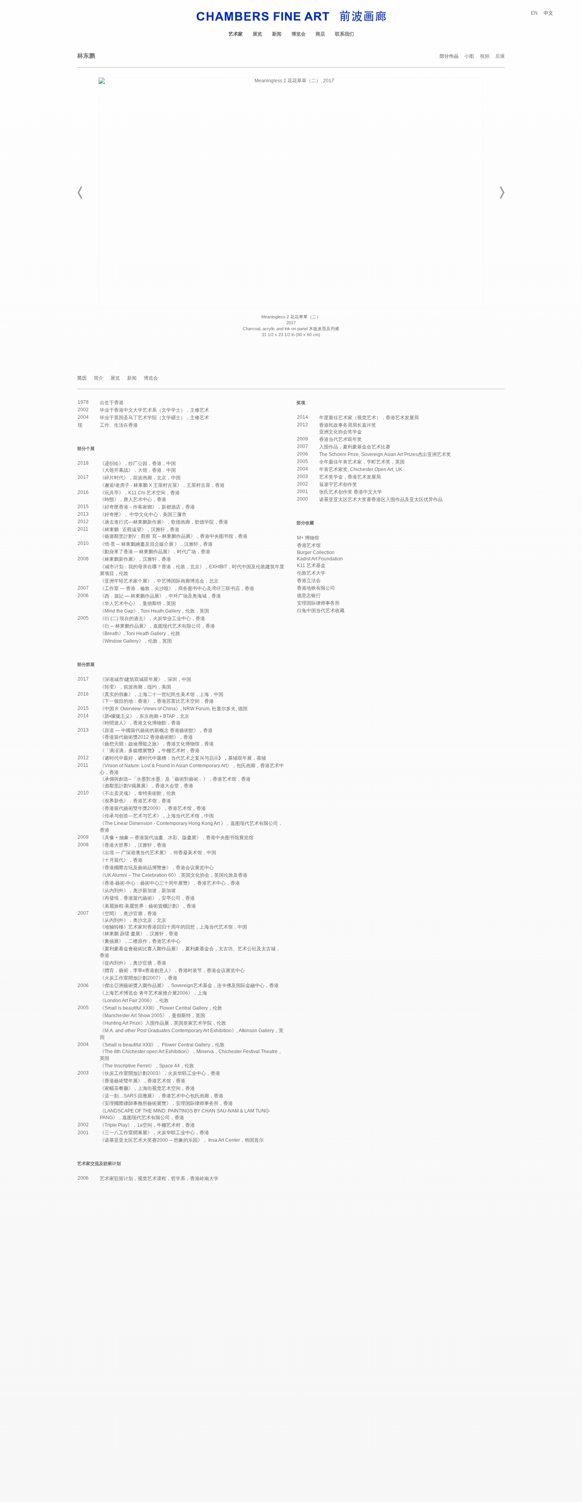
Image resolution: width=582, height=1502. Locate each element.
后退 (500, 56)
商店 (320, 34)
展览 (257, 34)
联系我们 (344, 34)
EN (534, 13)
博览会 (298, 34)
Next (501, 192)
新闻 (276, 34)
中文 (548, 13)
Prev (80, 192)
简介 (98, 378)
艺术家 (235, 34)
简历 (82, 378)
